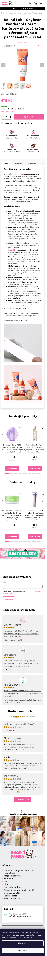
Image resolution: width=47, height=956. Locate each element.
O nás (6, 881)
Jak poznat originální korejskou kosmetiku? (19, 871)
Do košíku (30, 117)
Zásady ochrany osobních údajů (19, 890)
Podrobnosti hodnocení (35, 46)
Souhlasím (22, 950)
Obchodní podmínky (14, 887)
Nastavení (22, 943)
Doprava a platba (12, 893)
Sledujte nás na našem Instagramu (23, 814)
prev (3, 434)
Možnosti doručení (8, 111)
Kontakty (8, 878)
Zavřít (13, 126)
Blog (6, 884)
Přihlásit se (9, 599)
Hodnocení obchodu (22, 711)
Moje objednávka (12, 875)
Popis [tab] (6, 163)
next (42, 434)
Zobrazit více (23, 799)
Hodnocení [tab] (32, 163)
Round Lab (22, 42)
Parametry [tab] (18, 163)
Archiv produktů (12, 898)
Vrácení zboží (10, 895)
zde (32, 937)
